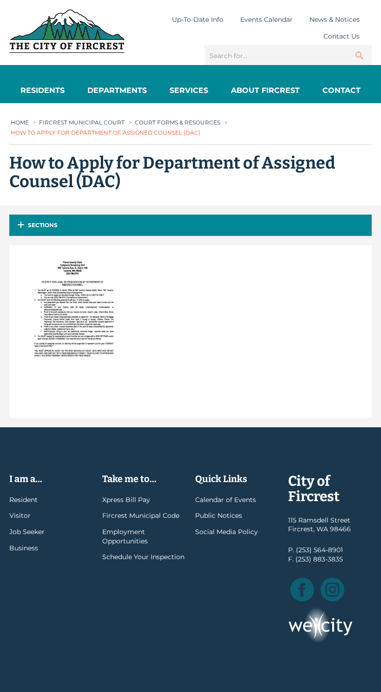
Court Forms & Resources (177, 122)
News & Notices (334, 19)
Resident (23, 500)
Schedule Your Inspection (143, 557)
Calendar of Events (225, 500)
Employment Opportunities (125, 536)
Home (20, 122)
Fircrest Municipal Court (82, 122)
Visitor (20, 515)
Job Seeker (27, 532)
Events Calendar (266, 19)
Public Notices (218, 515)
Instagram (332, 589)
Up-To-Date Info (197, 19)
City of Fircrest (67, 31)
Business (23, 548)
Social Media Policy (226, 532)
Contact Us (341, 36)
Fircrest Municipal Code (140, 515)
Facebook (302, 589)
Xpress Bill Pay (126, 500)
